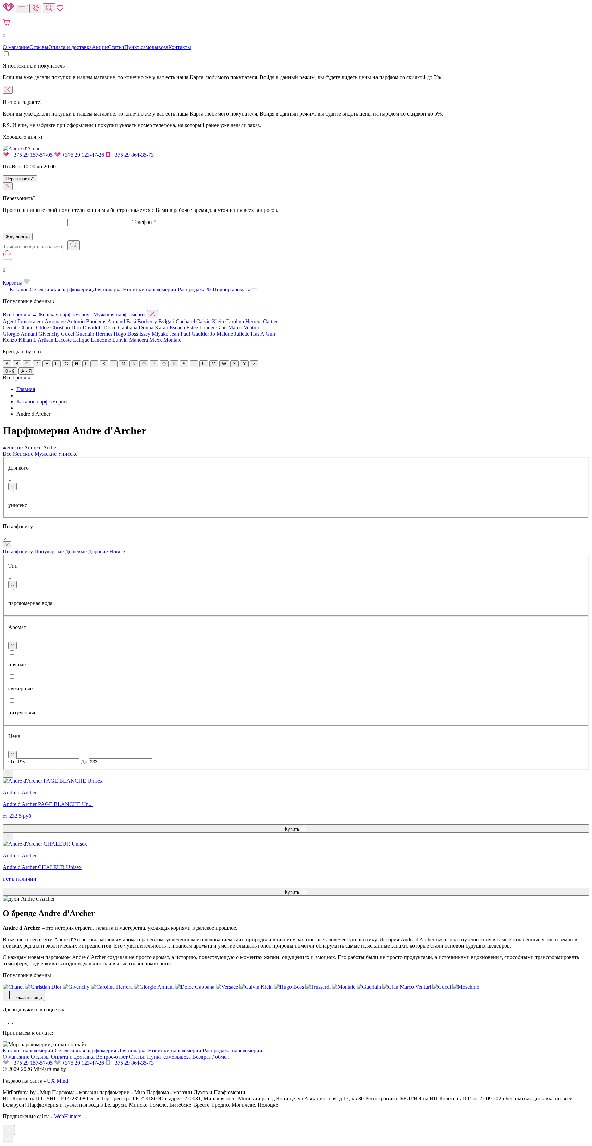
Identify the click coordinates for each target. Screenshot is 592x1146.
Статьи (116, 47)
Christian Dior (65, 327)
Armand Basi (121, 321)
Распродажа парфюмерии (232, 1050)
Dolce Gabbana (120, 327)
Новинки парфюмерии (149, 289)
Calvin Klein (210, 321)
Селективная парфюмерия (60, 289)
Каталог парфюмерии (28, 1050)
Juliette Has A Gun (254, 334)
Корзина (13, 276)
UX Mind (57, 1081)
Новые (117, 551)
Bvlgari (166, 321)
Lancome (101, 340)
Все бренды (16, 378)
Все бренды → (20, 314)
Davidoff (92, 327)
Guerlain (84, 334)
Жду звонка (17, 236)
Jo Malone (221, 334)
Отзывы (38, 47)
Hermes (104, 334)
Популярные (49, 551)
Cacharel (185, 321)
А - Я (26, 371)
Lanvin (120, 340)
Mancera (138, 340)
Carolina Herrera (243, 321)
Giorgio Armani (20, 334)
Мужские (46, 454)
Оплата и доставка (70, 47)
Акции (100, 47)
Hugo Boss (126, 334)
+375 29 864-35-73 (132, 155)
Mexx (155, 340)
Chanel (27, 327)
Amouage (55, 321)
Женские (23, 454)
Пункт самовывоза (146, 47)
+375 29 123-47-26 (83, 155)
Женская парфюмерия (63, 314)
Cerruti (10, 327)
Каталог (19, 289)
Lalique (81, 340)
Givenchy (49, 334)
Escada (177, 327)
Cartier (270, 321)
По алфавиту (18, 551)
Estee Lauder (200, 327)
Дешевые (76, 551)
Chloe (42, 327)
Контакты (179, 47)
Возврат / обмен (211, 1057)
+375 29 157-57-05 (31, 155)
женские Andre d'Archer (30, 447)
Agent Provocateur (23, 321)
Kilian (25, 340)
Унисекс (67, 454)
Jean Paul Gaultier (189, 334)
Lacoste (63, 340)
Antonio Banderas (86, 321)
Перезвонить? (19, 178)
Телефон (144, 222)
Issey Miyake (153, 334)
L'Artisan (43, 340)
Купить (293, 829)
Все (7, 454)
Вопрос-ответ (112, 1057)
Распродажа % (194, 289)
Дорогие (98, 551)
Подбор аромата (232, 289)
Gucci (67, 334)
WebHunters (67, 1116)
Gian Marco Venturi (237, 327)
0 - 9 (9, 371)
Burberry (147, 321)
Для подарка (107, 289)
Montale (172, 340)
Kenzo (10, 340)
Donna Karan (153, 327)
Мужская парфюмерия (119, 314)
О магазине (16, 47)
